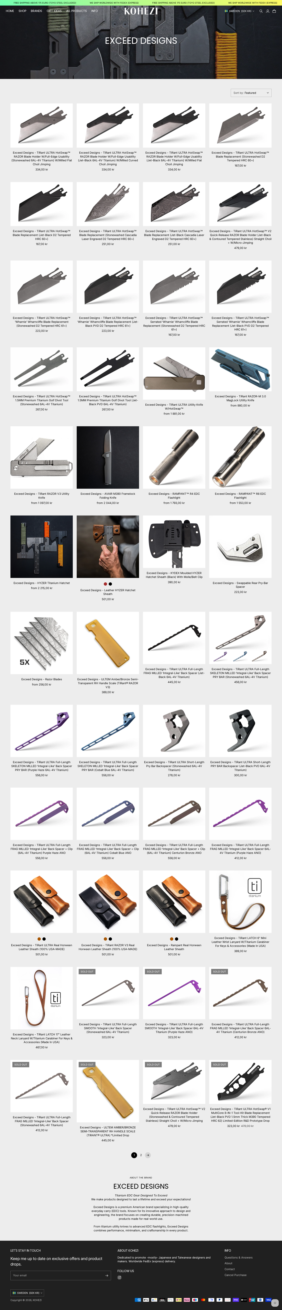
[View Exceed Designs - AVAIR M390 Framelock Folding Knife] (108, 457)
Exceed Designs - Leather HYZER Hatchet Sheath (107, 592)
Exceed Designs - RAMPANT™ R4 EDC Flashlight (174, 495)
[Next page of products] (148, 1155)
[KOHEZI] (141, 11)
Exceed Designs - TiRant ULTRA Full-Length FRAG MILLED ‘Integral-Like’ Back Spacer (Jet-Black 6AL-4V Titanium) (174, 673)
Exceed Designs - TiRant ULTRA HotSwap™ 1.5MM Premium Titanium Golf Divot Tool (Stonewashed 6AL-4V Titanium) (41, 400)
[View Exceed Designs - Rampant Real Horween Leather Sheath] (174, 902)
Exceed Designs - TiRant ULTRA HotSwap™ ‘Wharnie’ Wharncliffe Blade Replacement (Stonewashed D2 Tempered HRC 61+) (41, 321)
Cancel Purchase (236, 1275)
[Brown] (105, 584)
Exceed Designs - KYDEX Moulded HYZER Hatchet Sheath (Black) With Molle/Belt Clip (174, 575)
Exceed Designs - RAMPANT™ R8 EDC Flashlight (240, 495)
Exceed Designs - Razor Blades (41, 679)
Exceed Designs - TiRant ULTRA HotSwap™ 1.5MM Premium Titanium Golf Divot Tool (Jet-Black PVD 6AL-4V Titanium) (108, 400)
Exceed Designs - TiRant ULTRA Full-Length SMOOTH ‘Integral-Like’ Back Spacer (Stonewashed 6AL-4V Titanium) (108, 1028)
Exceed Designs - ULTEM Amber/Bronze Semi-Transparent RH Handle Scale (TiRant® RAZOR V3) (108, 683)
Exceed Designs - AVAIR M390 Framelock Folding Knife (108, 495)
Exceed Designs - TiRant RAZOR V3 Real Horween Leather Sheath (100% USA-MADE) (108, 947)
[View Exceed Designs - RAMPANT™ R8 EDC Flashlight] (240, 457)
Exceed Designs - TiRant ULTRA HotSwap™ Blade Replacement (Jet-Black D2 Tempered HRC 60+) (42, 235)
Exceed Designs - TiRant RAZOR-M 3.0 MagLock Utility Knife (240, 398)
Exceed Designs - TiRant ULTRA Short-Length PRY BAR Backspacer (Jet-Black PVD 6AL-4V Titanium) (240, 766)
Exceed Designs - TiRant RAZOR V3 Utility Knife (41, 495)
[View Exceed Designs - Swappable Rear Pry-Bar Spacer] (240, 547)
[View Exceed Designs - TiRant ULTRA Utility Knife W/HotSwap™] (174, 373)
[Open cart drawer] (274, 11)
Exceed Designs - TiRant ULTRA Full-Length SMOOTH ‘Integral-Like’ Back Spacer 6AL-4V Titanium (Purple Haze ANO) (174, 1028)
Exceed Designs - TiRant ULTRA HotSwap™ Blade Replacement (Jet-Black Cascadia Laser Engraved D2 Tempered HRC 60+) (174, 235)
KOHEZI (37, 1300)
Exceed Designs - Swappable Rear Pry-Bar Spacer (240, 585)
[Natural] (39, 939)
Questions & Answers (239, 1257)
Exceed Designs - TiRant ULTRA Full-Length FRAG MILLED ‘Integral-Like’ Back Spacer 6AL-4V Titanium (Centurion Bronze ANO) (240, 1028)
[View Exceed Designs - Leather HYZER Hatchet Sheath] (108, 547)
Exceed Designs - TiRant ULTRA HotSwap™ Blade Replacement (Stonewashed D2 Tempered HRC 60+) (240, 156)
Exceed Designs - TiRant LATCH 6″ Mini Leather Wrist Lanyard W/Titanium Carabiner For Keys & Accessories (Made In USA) (240, 941)
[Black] (110, 584)
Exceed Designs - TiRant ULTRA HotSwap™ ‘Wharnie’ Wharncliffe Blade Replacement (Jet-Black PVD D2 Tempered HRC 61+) (107, 321)
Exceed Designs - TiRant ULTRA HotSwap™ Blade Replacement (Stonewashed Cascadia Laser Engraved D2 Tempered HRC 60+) (108, 235)
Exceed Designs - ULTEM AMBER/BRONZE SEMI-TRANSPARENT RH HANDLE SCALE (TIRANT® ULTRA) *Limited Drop (108, 1131)
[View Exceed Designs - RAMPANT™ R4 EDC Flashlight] (174, 457)
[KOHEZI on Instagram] (119, 1277)
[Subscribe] (107, 1275)
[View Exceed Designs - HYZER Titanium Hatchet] (41, 547)
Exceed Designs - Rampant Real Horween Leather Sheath (174, 947)
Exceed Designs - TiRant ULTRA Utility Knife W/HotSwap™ (174, 406)
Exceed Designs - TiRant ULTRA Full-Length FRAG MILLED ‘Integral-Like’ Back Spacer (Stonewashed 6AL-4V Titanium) (41, 1121)
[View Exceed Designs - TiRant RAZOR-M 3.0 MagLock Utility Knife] (240, 369)
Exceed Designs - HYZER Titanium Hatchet (42, 583)
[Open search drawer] (261, 11)
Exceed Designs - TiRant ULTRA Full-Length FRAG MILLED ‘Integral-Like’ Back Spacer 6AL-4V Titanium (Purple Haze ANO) (240, 848)
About (228, 1263)
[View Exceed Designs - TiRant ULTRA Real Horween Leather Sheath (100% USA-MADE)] (41, 902)
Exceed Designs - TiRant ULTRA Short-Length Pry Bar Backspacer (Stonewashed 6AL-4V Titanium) (174, 766)
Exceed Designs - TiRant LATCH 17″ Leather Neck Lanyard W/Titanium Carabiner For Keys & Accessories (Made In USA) (41, 1038)
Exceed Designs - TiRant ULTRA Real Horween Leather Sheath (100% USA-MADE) (41, 947)
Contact (230, 1269)
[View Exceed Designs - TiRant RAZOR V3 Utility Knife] (41, 457)
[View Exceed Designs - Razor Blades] (41, 643)
